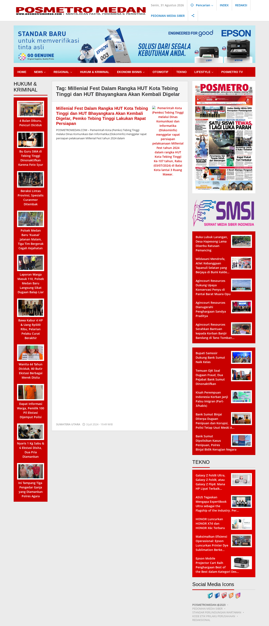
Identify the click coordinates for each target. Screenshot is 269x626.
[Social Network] (193, 16)
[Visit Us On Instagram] (237, 595)
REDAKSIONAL (201, 620)
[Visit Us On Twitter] (210, 595)
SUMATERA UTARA (68, 424)
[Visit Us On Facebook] (217, 595)
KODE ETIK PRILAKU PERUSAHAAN (213, 616)
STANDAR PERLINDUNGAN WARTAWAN (216, 612)
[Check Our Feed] (230, 595)
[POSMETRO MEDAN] (81, 10)
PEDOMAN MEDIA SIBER (207, 608)
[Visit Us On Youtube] (223, 595)
